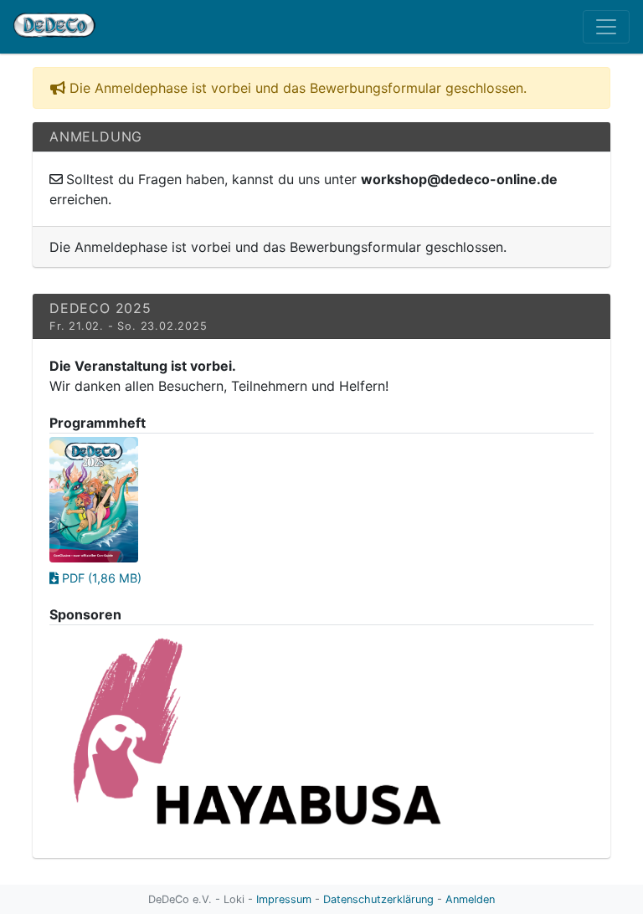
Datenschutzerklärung (378, 899)
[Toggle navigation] (606, 27)
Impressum (283, 899)
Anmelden (470, 899)
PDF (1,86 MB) (100, 578)
